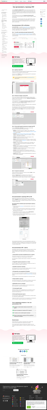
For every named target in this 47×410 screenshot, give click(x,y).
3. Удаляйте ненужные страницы (5, 41)
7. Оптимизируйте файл (4, 50)
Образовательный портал (21, 4)
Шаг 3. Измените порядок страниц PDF (4, 21)
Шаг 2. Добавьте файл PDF (4, 18)
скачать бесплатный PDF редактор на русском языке (24, 33)
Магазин (21, 1)
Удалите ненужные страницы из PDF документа (24, 133)
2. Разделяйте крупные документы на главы (5, 39)
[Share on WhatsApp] (41, 26)
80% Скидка (29, 1)
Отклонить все (33, 407)
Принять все (29, 407)
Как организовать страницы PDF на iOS (4, 30)
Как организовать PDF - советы (4, 33)
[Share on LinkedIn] (41, 23)
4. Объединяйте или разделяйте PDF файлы (4, 44)
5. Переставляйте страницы (4, 46)
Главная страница (14, 4)
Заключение (3, 57)
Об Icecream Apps (31, 397)
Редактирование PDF (29, 4)
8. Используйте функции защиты (4, 52)
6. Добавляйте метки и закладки (4, 48)
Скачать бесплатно (18, 66)
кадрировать (24, 140)
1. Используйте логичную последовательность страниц (5, 36)
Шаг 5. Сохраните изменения (4, 28)
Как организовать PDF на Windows (4, 12)
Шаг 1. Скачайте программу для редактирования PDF (4, 15)
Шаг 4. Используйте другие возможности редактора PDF (4, 25)
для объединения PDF (30, 77)
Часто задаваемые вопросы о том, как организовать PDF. (4, 55)
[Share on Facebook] (41, 19)
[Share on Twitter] (41, 21)
